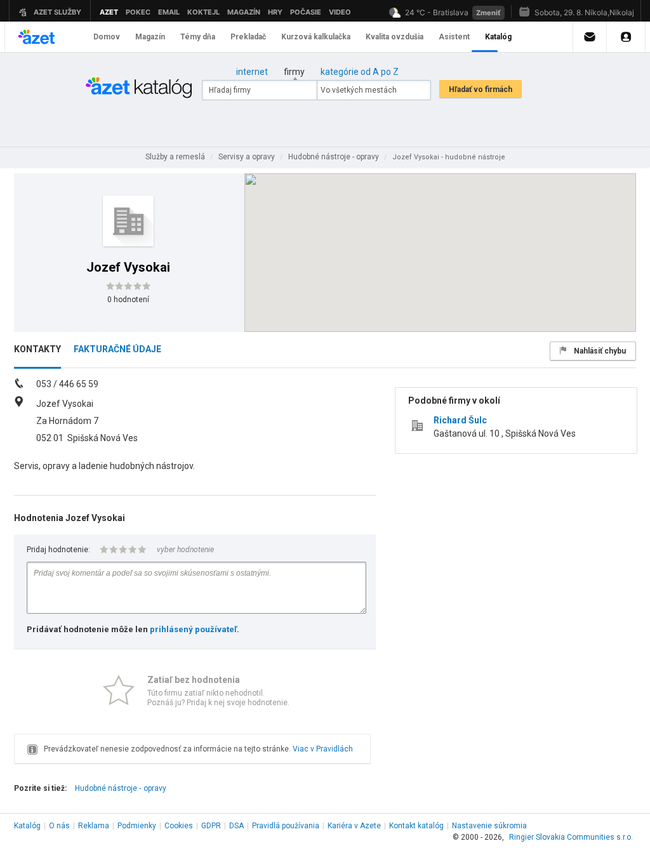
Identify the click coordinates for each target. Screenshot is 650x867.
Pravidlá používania (285, 825)
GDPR (211, 825)
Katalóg (27, 825)
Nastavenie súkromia (489, 825)
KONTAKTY (37, 349)
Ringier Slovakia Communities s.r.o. (571, 837)
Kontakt (416, 825)
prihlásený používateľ (193, 629)
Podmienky (136, 825)
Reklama (93, 825)
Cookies (178, 825)
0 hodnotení (128, 299)
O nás (59, 825)
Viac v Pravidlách (323, 749)
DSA (236, 825)
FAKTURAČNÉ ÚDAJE (117, 349)
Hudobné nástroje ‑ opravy (120, 788)
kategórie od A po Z (360, 72)
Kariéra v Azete (354, 825)
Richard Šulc (460, 420)
